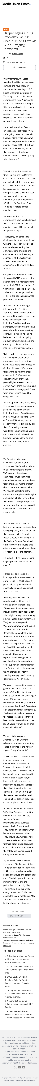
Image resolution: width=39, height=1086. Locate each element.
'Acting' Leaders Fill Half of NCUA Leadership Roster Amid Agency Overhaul (19, 993)
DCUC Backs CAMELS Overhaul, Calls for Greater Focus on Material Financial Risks (17, 981)
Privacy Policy (15, 1080)
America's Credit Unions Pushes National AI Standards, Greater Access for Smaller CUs (19, 1014)
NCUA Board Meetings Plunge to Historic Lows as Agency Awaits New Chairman (19, 959)
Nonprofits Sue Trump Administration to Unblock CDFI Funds (19, 1004)
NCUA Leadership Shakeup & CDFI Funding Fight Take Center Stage (19, 969)
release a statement (12, 743)
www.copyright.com (10, 935)
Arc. (15, 1078)
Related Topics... (18, 912)
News (6, 29)
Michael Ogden (17, 53)
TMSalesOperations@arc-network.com (18, 940)
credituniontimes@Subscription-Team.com (19, 1063)
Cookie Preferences (28, 1080)
